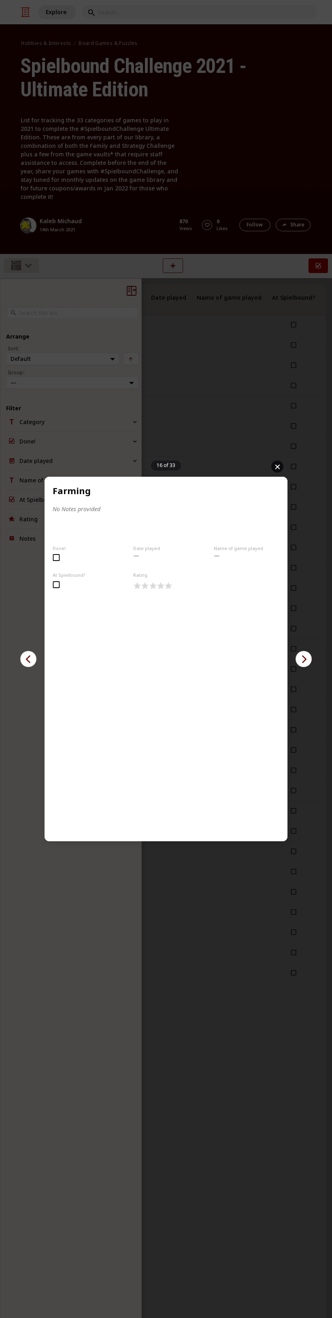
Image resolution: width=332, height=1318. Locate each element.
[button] (28, 659)
